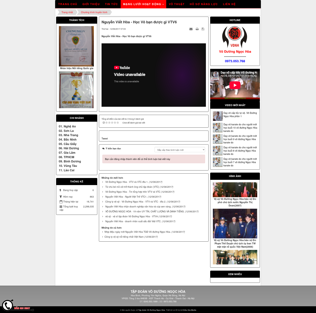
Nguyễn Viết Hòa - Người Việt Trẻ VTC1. (126, 196)
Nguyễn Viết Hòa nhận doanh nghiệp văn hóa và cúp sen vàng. (138, 206)
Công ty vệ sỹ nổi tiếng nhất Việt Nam (124, 236)
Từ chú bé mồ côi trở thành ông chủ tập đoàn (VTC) (132, 186)
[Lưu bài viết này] (203, 28)
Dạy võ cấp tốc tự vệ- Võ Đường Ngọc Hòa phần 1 (240, 114)
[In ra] (197, 28)
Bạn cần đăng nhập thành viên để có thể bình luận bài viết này (137, 159)
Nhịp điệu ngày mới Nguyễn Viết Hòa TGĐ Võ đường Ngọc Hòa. (138, 231)
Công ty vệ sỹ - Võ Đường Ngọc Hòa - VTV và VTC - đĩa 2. (135, 201)
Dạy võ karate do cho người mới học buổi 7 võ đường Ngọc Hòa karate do (240, 162)
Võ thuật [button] (177, 4)
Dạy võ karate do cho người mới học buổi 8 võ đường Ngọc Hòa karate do (240, 151)
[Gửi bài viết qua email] (191, 28)
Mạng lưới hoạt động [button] (142, 4)
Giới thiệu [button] (91, 4)
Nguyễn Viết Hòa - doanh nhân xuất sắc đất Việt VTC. (133, 221)
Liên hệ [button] (229, 4)
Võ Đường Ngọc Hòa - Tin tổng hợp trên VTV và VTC (132, 191)
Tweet (105, 138)
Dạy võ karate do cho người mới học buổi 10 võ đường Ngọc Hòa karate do (240, 128)
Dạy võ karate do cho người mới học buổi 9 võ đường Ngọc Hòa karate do (240, 139)
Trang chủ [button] (67, 4)
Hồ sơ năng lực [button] (204, 4)
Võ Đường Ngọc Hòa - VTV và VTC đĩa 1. (126, 181)
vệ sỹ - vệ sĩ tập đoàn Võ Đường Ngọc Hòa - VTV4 (131, 216)
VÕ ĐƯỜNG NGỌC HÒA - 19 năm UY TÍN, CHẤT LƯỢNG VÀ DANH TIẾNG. (144, 211)
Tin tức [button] (111, 4)
